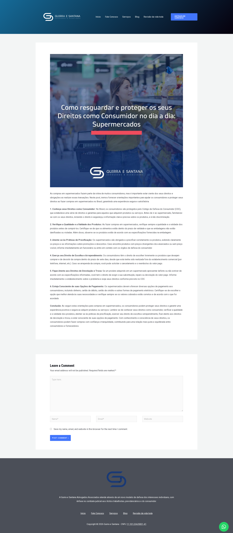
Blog (137, 17)
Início (98, 17)
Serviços (126, 17)
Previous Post (55, 346)
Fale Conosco (111, 17)
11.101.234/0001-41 (136, 524)
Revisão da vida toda (153, 17)
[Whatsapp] (224, 527)
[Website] (162, 419)
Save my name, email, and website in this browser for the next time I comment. (91, 429)
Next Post (180, 346)
